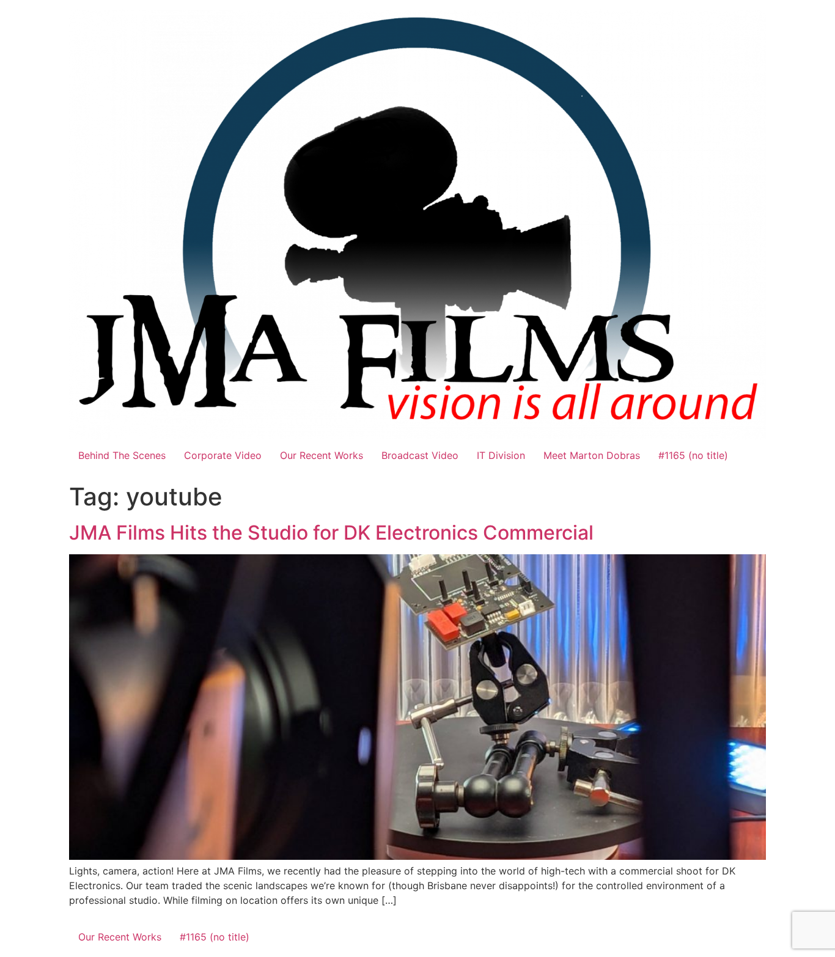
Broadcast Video (419, 455)
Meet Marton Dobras (591, 455)
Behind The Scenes (122, 455)
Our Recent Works (321, 455)
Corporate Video (223, 455)
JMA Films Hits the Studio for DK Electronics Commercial (331, 532)
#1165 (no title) (693, 455)
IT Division (501, 455)
